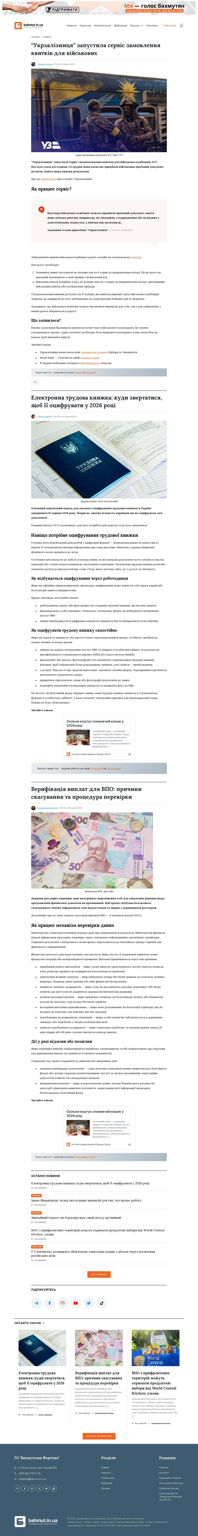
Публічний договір (169, 1488)
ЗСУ (35, 382)
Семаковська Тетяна (48, 808)
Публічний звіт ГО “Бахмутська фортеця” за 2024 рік (170, 1496)
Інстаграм (90, 372)
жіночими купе (90, 363)
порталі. (136, 257)
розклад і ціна (89, 357)
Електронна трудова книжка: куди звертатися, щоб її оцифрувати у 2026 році (90, 1183)
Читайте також (28, 1323)
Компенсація (102, 25)
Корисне (85, 25)
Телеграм (78, 372)
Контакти (164, 1472)
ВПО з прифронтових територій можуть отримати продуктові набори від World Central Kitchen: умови (97, 1232)
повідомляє (48, 179)
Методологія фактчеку (171, 1483)
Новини (72, 25)
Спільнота (169, 25)
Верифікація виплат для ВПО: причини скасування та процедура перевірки (98, 1378)
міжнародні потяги (93, 352)
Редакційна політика (170, 1478)
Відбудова (120, 25)
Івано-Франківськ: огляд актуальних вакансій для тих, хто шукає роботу (86, 1200)
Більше (134, 25)
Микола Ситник (45, 64)
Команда (163, 1467)
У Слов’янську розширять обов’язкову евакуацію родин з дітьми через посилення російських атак (93, 1254)
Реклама (152, 25)
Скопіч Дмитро (45, 416)
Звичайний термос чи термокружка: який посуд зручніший (76, 1218)
